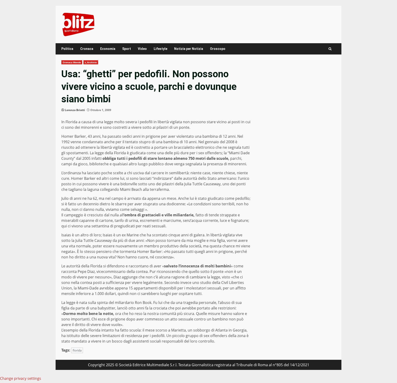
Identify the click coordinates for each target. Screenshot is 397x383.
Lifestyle (160, 49)
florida (77, 350)
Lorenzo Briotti (75, 110)
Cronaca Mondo (72, 62)
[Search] (330, 48)
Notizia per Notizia (188, 49)
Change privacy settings (20, 378)
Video (142, 49)
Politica (67, 49)
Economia (107, 49)
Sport (126, 49)
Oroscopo (217, 49)
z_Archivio (91, 62)
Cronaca (86, 49)
